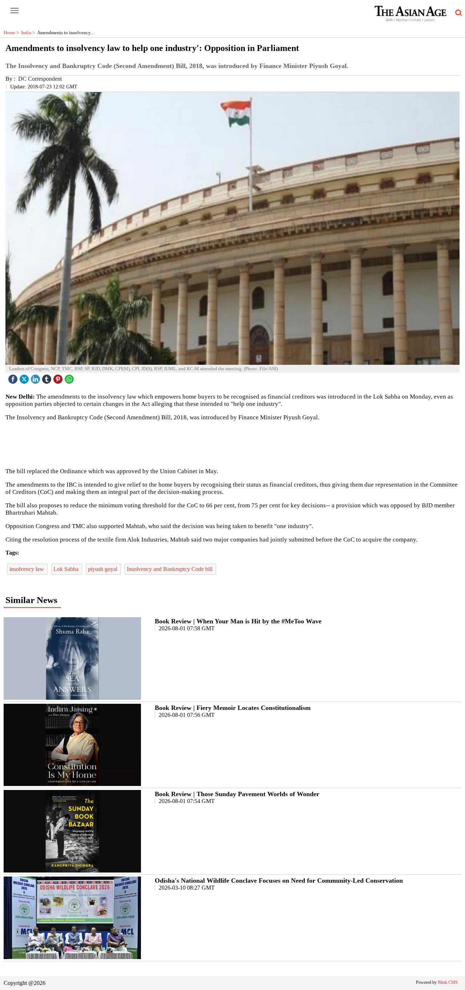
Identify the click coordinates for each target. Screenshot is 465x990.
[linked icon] (36, 377)
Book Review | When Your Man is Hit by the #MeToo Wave (238, 621)
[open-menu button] (14, 11)
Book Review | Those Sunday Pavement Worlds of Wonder (237, 794)
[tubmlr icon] (47, 377)
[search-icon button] (457, 13)
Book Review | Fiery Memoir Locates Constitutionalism (233, 707)
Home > (12, 32)
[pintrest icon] (58, 377)
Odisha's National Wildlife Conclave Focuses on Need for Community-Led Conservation (279, 880)
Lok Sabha (66, 569)
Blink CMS (448, 982)
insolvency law (27, 569)
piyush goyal (103, 569)
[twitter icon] (25, 377)
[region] (232, 443)
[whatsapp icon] (70, 377)
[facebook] (13, 377)
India (29, 32)
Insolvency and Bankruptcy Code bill (170, 569)
